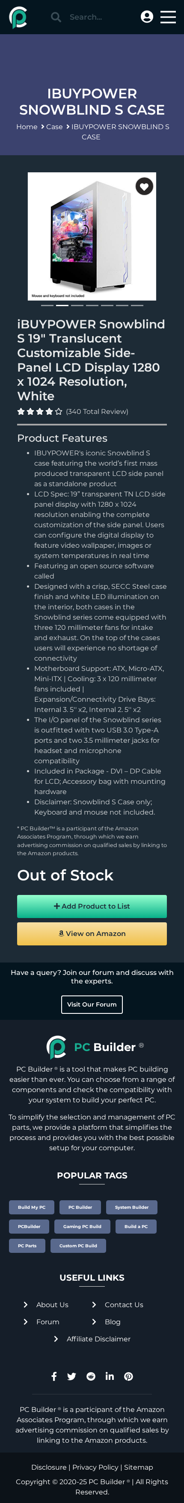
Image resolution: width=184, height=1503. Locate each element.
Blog (112, 1322)
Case (54, 127)
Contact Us (123, 1305)
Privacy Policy (95, 1467)
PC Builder (107, 1482)
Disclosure (49, 1467)
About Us (51, 1305)
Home (27, 127)
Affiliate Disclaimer (98, 1339)
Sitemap (138, 1467)
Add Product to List (95, 906)
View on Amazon (95, 934)
